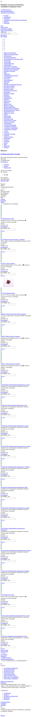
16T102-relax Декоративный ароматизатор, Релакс (15, 425)
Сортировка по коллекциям (10, 204)
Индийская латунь (9, 671)
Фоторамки (7, 138)
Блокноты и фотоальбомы (11, 69)
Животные (7, 81)
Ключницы (7, 96)
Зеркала (6, 83)
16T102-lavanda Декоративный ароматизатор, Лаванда (16, 550)
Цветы (6, 143)
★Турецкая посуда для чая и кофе (13, 59)
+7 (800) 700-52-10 (6, 9)
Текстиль (6, 135)
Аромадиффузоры (9, 63)
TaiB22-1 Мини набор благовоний (10, 364)
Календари (7, 92)
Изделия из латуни (9, 87)
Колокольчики (8, 98)
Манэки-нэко (7, 104)
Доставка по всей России (8, 12)
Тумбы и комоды (8, 137)
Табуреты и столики (9, 134)
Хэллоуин (7, 141)
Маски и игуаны (8, 105)
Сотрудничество (22, 20)
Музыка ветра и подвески (11, 108)
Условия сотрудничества (11, 20)
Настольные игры (9, 111)
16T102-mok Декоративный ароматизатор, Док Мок (15, 467)
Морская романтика (9, 107)
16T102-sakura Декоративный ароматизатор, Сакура (15, 384)
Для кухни (7, 78)
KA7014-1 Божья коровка (8, 293)
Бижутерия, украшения (10, 66)
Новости (6, 21)
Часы (5, 144)
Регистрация (4, 27)
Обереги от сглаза (9, 113)
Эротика (6, 147)
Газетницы (7, 74)
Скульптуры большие (10, 125)
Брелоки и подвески (9, 71)
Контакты (6, 23)
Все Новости (4, 162)
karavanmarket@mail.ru (7, 11)
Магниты (6, 102)
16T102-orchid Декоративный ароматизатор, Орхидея (15, 446)
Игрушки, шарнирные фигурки (13, 84)
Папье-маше (7, 116)
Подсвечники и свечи (10, 120)
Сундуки (6, 132)
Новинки (6, 164)
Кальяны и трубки (9, 93)
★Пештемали (8, 56)
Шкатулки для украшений (11, 677)
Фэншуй (6, 140)
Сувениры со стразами (10, 129)
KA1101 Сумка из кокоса (8, 263)
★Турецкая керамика (10, 57)
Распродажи (7, 167)
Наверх (3, 715)
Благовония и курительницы (12, 68)
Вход (2, 26)
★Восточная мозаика (10, 53)
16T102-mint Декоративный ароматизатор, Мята (14, 487)
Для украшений (8, 80)
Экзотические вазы (9, 674)
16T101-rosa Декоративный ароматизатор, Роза (14, 636)
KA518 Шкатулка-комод (7, 595)
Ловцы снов (7, 101)
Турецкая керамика (9, 669)
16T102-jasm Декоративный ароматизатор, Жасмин (15, 571)
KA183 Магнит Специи (7, 218)
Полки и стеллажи (9, 122)
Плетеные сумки (8, 119)
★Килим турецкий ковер (11, 54)
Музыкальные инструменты (12, 110)
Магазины (7, 18)
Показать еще (4, 650)
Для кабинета (7, 77)
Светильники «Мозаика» (11, 668)
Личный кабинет (5, 702)
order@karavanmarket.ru (7, 659)
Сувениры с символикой (11, 128)
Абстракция (7, 60)
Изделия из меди (8, 89)
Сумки (6, 131)
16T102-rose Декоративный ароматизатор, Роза (14, 405)
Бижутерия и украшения (11, 678)
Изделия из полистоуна (10, 90)
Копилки (6, 99)
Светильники (7, 123)
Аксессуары (7, 62)
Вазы (5, 72)
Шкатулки (7, 146)
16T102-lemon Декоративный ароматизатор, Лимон (15, 508)
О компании (7, 17)
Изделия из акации (9, 86)
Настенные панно (9, 672)
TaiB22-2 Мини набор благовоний (10, 336)
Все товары (4, 36)
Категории (4, 35)
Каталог (3, 665)
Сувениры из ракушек (10, 126)
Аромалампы (7, 65)
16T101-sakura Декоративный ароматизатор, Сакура (15, 615)
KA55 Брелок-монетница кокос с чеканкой (13, 239)
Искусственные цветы (10, 675)
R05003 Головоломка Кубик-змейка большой (13, 314)
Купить (3, 231)
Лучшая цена (9, 681)
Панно (6, 114)
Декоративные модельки (11, 75)
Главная (6, 15)
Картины (6, 95)
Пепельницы (7, 117)
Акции (6, 166)
